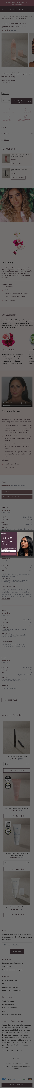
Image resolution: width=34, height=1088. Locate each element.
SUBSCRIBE (9, 553)
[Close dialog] (32, 533)
